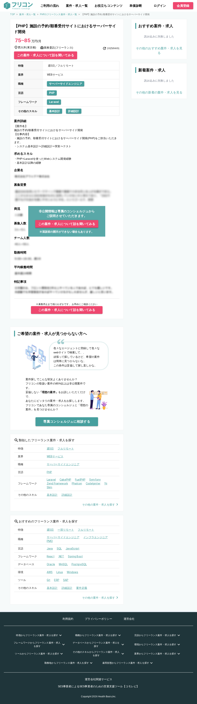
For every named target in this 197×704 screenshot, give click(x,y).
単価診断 (135, 5)
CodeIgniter (93, 483)
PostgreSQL (79, 564)
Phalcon (77, 483)
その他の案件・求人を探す (98, 504)
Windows (72, 572)
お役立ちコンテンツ (109, 5)
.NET (61, 556)
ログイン (160, 5)
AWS (50, 572)
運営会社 (129, 618)
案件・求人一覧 (77, 5)
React (50, 556)
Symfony (95, 479)
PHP (52, 92)
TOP (12, 14)
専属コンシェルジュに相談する (66, 421)
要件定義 (81, 587)
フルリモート (66, 448)
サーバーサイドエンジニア (65, 83)
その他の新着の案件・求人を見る (159, 92)
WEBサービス (55, 456)
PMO (50, 541)
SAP (65, 580)
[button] (39, 635)
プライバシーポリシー (98, 618)
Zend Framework (57, 483)
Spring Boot (75, 556)
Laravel (54, 101)
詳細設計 (73, 111)
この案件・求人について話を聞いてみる (45, 55)
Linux (59, 572)
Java (50, 548)
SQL (59, 548)
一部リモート (66, 529)
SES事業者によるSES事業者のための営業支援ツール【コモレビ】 (98, 686)
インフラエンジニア (95, 537)
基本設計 (54, 111)
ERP (56, 580)
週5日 (50, 448)
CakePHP (65, 479)
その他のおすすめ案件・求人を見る (159, 51)
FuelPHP (80, 479)
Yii (105, 483)
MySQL (63, 564)
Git (48, 580)
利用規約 (68, 618)
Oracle (51, 564)
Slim (49, 487)
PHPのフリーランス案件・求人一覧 (58, 14)
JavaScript (72, 548)
